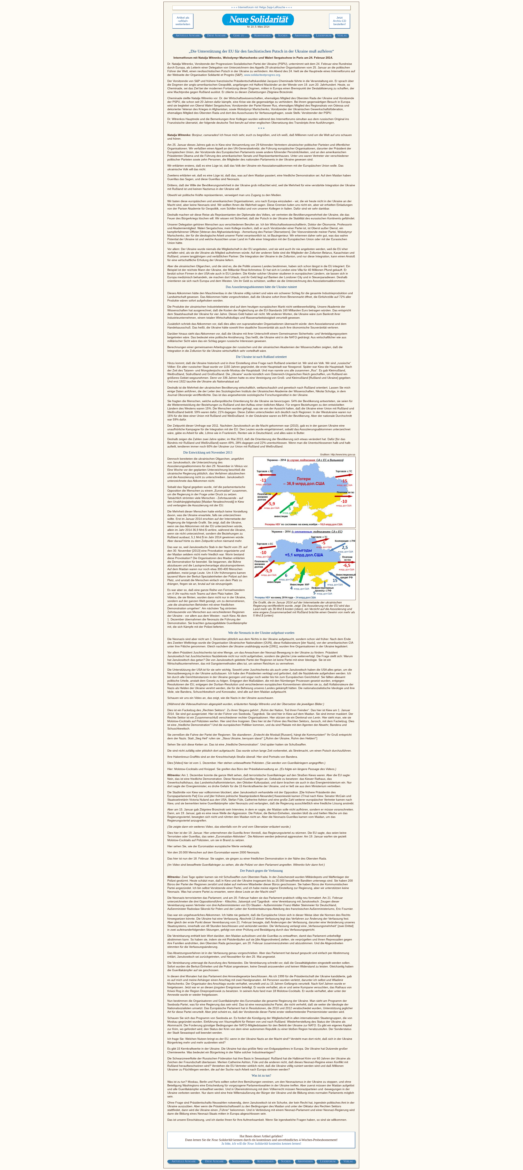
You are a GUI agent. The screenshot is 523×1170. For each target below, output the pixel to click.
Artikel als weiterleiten (182, 21)
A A (188, 35)
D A (216, 35)
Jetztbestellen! (339, 21)
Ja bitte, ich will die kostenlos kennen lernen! (261, 1143)
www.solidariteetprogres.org (262, 74)
